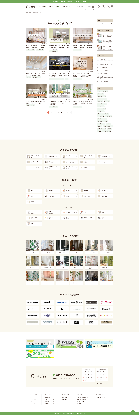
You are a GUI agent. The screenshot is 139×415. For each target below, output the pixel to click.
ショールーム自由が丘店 (83, 397)
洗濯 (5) (109, 128)
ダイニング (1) (101, 106)
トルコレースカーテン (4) (103, 113)
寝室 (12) (100, 126)
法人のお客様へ (80, 395)
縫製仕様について (49, 404)
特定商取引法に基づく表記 (102, 395)
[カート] (112, 6)
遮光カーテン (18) (107, 131)
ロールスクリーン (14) (102, 121)
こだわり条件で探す (88, 9)
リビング (29, 77)
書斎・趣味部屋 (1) (102, 128)
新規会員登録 (33, 395)
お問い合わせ (65, 399)
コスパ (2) (100, 101)
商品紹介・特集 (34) (103, 73)
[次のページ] (71, 112)
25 (68, 112)
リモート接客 (65, 397)
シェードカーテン (30, 105)
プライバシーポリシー (101, 397)
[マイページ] (108, 6)
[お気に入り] (103, 6)
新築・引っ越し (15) (108, 126)
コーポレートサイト (81, 401)
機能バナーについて (50, 401)
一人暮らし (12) (101, 123)
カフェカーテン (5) (102, 96)
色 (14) (99, 131)
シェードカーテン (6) (102, 103)
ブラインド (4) (101, 116)
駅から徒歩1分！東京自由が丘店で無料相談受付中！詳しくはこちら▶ (69, 1)
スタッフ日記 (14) (102, 67)
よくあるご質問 (66, 395)
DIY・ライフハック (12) (103, 91)
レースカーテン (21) (102, 118)
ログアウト (33, 397)
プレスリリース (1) (103, 70)
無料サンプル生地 (49, 399)
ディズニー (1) (101, 111)
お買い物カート (34, 404)
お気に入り (33, 401)
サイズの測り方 (49, 395)
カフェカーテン (40, 49)
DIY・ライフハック (31, 49)
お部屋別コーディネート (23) (105, 64)
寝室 (67, 79)
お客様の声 (48, 397)
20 (61, 112)
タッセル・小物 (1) (102, 108)
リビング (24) (109, 116)
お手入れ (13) (101, 59)
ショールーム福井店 (81, 399)
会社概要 (79, 404)
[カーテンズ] (31, 7)
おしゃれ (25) (101, 93)
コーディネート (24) (102, 98)
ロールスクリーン (54, 51)
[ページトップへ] (133, 412)
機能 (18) (100, 79)
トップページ (28, 12)
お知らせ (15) (101, 62)
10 (58, 112)
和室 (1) (108, 123)
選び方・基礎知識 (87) (103, 81)
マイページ (33, 399)
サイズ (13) (107, 101)
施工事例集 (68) (102, 76)
